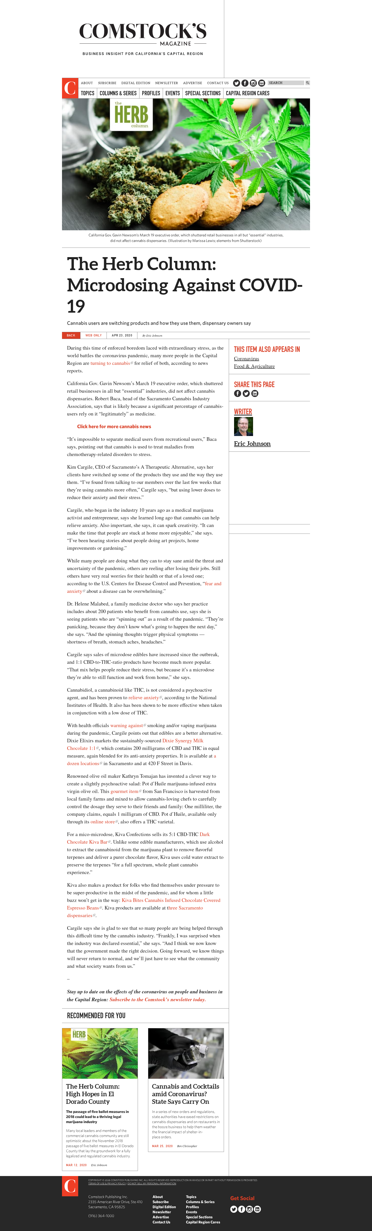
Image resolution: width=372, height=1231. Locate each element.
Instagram (253, 83)
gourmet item (124, 791)
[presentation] (70, 88)
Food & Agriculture (254, 366)
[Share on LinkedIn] (254, 393)
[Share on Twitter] (246, 393)
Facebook (245, 83)
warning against (126, 725)
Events (173, 93)
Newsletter (166, 83)
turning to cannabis (110, 362)
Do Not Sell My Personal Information (152, 1183)
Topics (87, 93)
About (87, 83)
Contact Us (218, 83)
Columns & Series (118, 93)
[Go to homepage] (143, 39)
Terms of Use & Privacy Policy (107, 1183)
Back (71, 335)
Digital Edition (136, 83)
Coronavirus (246, 358)
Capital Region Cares (248, 93)
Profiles (151, 93)
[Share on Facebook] (237, 393)
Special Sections (203, 93)
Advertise (192, 83)
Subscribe (107, 83)
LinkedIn (261, 83)
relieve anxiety (144, 697)
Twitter (236, 83)
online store (103, 821)
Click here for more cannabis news (114, 426)
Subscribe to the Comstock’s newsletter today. (158, 999)
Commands (4, 1227)
